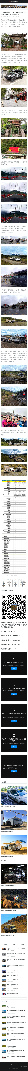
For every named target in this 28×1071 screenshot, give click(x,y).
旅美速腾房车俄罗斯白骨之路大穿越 (8, 806)
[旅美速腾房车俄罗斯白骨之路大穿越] (14, 795)
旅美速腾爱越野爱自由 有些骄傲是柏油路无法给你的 (16, 1011)
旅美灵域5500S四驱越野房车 (12, 988)
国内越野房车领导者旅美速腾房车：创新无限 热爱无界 (16, 1022)
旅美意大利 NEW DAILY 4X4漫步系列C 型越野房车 (16, 954)
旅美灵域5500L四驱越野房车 (12, 970)
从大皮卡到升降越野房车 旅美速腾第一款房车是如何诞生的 (16, 1040)
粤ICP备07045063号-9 (15, 1068)
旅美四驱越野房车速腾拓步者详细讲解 (8, 910)
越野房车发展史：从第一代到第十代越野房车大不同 (16, 1034)
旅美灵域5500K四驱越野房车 (12, 979)
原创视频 (22, 944)
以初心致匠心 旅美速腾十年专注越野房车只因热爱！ (16, 1005)
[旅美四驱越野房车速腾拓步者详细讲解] (14, 899)
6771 (18, 16)
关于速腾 (11, 1064)
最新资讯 (14, 944)
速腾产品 (5, 944)
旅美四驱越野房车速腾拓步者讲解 (7, 935)
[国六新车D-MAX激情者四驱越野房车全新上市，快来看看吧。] (14, 874)
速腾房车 (4, 16)
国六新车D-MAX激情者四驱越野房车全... (9, 885)
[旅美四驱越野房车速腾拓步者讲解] (14, 923)
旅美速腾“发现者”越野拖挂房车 (7, 856)
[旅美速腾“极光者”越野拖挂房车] (14, 820)
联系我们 (16, 1064)
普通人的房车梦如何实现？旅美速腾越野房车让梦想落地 (16, 1028)
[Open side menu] (1, 1)
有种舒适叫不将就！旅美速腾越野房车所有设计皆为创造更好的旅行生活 (16, 1045)
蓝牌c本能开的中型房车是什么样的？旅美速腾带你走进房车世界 (16, 1017)
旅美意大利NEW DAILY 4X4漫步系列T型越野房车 (16, 960)
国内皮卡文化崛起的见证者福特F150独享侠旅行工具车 (16, 1057)
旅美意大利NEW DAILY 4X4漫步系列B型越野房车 (16, 948)
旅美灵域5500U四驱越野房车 (12, 984)
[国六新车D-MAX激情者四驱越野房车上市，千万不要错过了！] (14, 6)
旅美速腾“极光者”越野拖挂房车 (7, 831)
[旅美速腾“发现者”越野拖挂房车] (14, 845)
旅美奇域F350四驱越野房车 (12, 993)
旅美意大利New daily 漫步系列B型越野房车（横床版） (15, 965)
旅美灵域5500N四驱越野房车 (12, 975)
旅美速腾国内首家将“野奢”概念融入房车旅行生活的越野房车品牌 (16, 1051)
